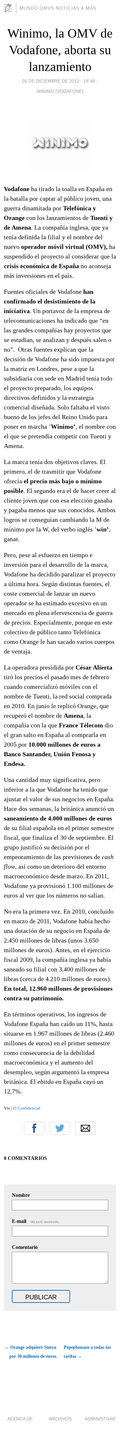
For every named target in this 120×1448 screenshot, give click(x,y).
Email (85, 1128)
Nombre (21, 1195)
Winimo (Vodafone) (60, 91)
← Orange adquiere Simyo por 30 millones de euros (30, 1352)
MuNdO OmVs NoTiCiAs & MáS (58, 8)
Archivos (60, 1418)
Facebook (34, 1128)
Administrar (100, 1418)
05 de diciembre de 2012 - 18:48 (58, 80)
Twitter (60, 1128)
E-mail (36, 1221)
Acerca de (20, 1418)
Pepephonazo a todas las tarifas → (87, 1352)
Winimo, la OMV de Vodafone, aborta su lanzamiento (60, 50)
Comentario (25, 1247)
